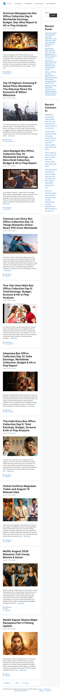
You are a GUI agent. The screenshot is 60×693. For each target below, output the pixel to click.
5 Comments (8, 73)
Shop (46, 152)
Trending (7, 673)
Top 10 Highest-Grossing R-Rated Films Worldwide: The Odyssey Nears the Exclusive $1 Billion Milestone (20, 89)
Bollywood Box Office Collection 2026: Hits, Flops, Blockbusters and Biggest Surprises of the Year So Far (51, 204)
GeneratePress (23, 690)
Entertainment (28, 3)
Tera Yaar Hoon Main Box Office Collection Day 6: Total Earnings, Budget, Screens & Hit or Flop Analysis (18, 291)
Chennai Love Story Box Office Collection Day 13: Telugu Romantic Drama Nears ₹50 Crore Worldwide (20, 223)
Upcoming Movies (51, 3)
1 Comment (7, 209)
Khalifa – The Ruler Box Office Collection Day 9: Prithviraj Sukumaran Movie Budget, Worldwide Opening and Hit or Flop (51, 77)
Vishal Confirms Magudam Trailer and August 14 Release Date (19, 489)
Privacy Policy (46, 689)
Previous (6, 683)
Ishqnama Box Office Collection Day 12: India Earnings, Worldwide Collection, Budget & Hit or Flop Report (19, 359)
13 (23, 683)
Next (27, 683)
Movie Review (18, 3)
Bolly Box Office (39, 3)
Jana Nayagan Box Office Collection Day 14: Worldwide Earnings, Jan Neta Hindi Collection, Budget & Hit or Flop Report (20, 157)
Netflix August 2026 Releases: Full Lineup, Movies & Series (16, 554)
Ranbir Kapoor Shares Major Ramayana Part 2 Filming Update (20, 622)
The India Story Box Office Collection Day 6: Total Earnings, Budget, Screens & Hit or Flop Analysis (19, 426)
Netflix (6, 608)
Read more (11, 135)
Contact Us (48, 690)
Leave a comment (9, 141)
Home (40, 689)
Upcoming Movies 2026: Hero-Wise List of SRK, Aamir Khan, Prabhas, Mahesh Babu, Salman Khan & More (51, 142)
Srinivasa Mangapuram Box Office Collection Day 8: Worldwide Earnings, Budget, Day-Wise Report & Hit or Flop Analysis (20, 19)
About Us (41, 690)
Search (47, 12)
